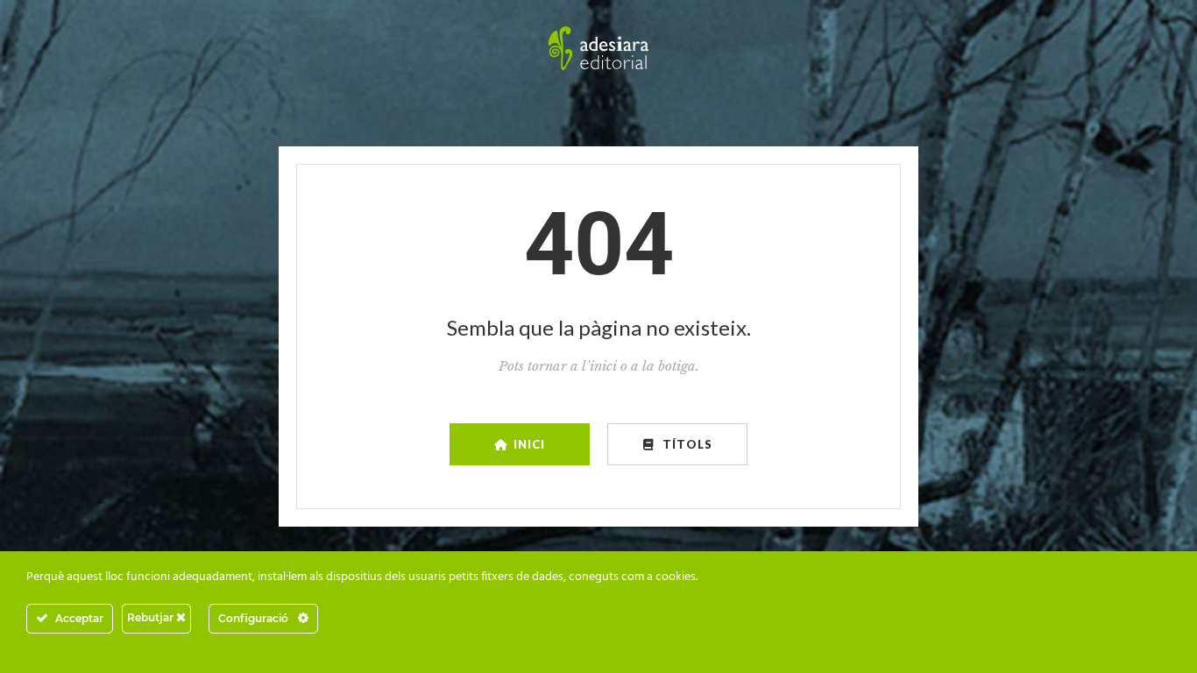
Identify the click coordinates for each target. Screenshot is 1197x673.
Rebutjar (151, 617)
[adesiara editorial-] (598, 48)
